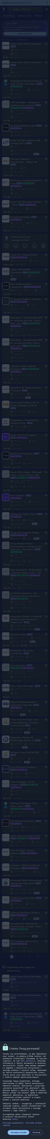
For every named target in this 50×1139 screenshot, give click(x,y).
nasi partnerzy (28, 1061)
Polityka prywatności (13, 1123)
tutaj (14, 1119)
